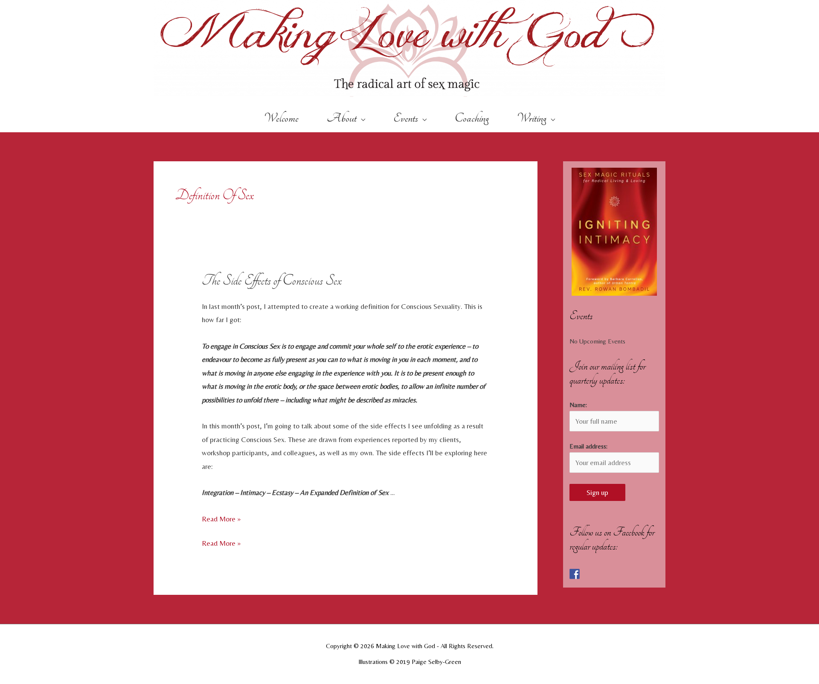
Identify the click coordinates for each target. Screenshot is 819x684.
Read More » (221, 519)
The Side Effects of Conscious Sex (272, 280)
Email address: (588, 446)
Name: (578, 404)
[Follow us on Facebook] (574, 574)
